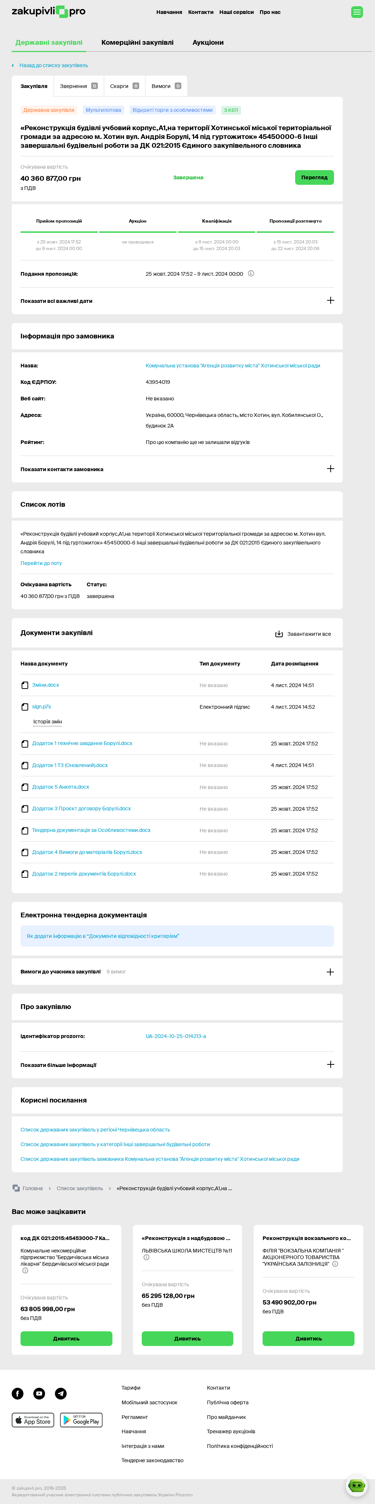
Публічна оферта (228, 1402)
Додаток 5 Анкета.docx (60, 787)
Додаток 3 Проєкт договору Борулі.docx (81, 808)
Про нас (270, 12)
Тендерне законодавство (152, 1460)
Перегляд (314, 177)
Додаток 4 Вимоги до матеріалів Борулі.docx (87, 852)
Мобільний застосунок (150, 1402)
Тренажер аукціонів (231, 1431)
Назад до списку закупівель (53, 65)
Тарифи (131, 1387)
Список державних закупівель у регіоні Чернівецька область (95, 1129)
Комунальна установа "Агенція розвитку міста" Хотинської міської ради (233, 365)
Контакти (201, 12)
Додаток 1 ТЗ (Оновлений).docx (70, 765)
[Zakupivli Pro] (48, 11)
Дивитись (66, 1338)
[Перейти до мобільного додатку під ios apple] (33, 1420)
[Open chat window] (357, 1486)
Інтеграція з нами (143, 1446)
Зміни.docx (45, 685)
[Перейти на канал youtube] (39, 1392)
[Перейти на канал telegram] (61, 1392)
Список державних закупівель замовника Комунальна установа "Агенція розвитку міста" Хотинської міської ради (160, 1159)
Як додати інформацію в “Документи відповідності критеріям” (103, 936)
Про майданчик (226, 1417)
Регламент (135, 1417)
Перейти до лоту (41, 563)
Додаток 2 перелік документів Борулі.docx (84, 873)
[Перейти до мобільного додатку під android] (81, 1420)
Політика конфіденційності (240, 1446)
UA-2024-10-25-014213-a (176, 1036)
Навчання (169, 12)
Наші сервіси (236, 12)
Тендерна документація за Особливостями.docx (91, 830)
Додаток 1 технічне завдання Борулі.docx (82, 743)
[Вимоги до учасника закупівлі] (177, 972)
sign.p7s (41, 706)
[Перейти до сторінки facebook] (17, 1392)
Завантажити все (308, 634)
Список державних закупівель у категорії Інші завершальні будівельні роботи (115, 1144)
